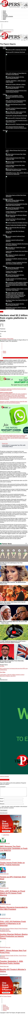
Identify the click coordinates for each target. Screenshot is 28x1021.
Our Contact (6, 1007)
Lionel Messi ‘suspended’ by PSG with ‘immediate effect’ (13, 446)
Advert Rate (6, 1009)
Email (2, 801)
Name (2, 798)
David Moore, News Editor (6, 338)
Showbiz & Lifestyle (8, 16)
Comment (3, 786)
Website (2, 803)
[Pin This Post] (15, 346)
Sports (4, 17)
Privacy (5, 1010)
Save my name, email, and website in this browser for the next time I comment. (13, 807)
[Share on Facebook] (15, 343)
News (4, 12)
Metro (4, 19)
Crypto (1, 360)
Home (4, 11)
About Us (5, 1006)
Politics (5, 13)
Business (5, 15)
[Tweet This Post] (15, 345)
